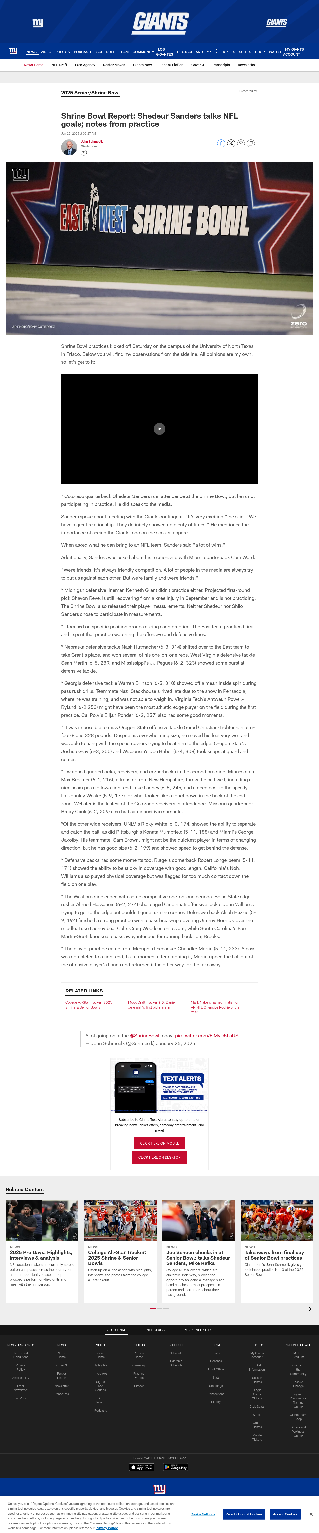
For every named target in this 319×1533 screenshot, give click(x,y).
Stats (215, 1377)
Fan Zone (21, 1398)
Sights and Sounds (100, 1386)
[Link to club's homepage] (13, 51)
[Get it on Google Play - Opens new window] (176, 1469)
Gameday (138, 1365)
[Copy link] (251, 143)
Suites (257, 1414)
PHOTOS (139, 1345)
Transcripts (61, 1394)
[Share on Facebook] (221, 146)
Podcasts (100, 1410)
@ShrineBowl (144, 1035)
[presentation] (311, 1309)
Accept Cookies (285, 1514)
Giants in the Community (298, 1369)
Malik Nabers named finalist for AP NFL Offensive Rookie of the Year (215, 1007)
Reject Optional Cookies (244, 1514)
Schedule (176, 1353)
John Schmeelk (92, 141)
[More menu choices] (209, 51)
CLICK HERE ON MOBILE (159, 1143)
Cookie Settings (203, 1514)
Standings (216, 1385)
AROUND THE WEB (298, 1345)
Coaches (216, 1361)
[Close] (311, 1514)
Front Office (216, 1369)
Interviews (100, 1373)
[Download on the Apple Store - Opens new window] (141, 1467)
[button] (159, 429)
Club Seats (257, 1406)
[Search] (217, 51)
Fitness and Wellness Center (298, 1431)
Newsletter (62, 1386)
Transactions (215, 1394)
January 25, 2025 (175, 1043)
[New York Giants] (159, 1490)
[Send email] (241, 146)
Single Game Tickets (257, 1394)
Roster (216, 1353)
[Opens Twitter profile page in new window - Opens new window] (84, 153)
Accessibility (20, 1377)
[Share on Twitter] (231, 146)
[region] (159, 1514)
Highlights (100, 1365)
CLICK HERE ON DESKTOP (159, 1157)
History (139, 1386)
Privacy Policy (107, 1528)
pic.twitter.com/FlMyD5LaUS (207, 1035)
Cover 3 (61, 1365)
